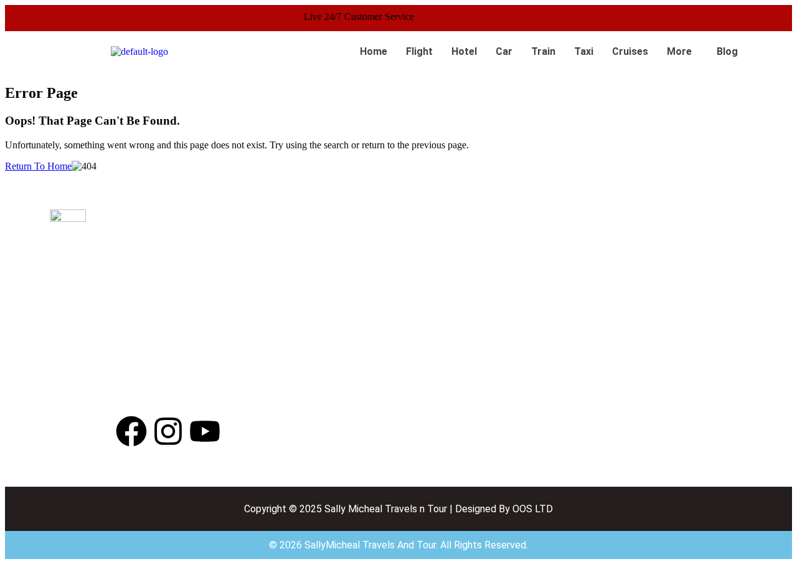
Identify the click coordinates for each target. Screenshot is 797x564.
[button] (682, 51)
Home (373, 51)
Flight (419, 51)
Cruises (630, 51)
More (679, 51)
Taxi (583, 51)
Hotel (464, 51)
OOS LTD (532, 509)
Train (543, 51)
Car (504, 51)
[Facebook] (131, 431)
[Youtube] (204, 431)
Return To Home (38, 166)
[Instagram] (168, 431)
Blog (727, 51)
